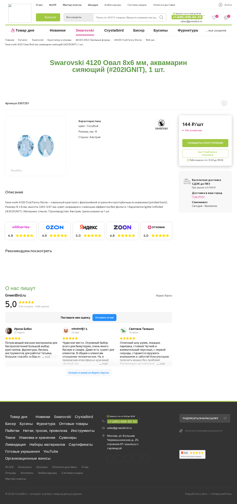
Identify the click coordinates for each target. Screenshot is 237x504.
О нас (85, 466)
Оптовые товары (73, 424)
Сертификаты (81, 444)
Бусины (26, 424)
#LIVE (9, 466)
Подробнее (198, 196)
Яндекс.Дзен (145, 459)
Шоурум (42, 466)
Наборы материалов (47, 444)
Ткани (10, 437)
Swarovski (62, 417)
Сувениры (68, 437)
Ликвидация (15, 444)
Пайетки (12, 431)
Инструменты (83, 431)
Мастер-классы (15, 478)
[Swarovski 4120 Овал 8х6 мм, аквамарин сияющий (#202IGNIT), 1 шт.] (35, 146)
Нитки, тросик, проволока (45, 431)
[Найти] (161, 17)
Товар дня (18, 417)
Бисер (10, 424)
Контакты (27, 472)
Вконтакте (110, 459)
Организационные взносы (28, 458)
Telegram (128, 459)
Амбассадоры (47, 472)
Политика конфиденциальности (203, 431)
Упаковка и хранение (37, 437)
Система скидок (72, 472)
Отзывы (10, 472)
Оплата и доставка (64, 466)
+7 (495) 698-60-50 (187, 17)
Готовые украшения (22, 451)
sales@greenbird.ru (191, 21)
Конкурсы (25, 466)
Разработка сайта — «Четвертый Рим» (208, 493)
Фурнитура (45, 424)
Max (119, 459)
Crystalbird (84, 417)
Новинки (43, 417)
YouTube (50, 451)
